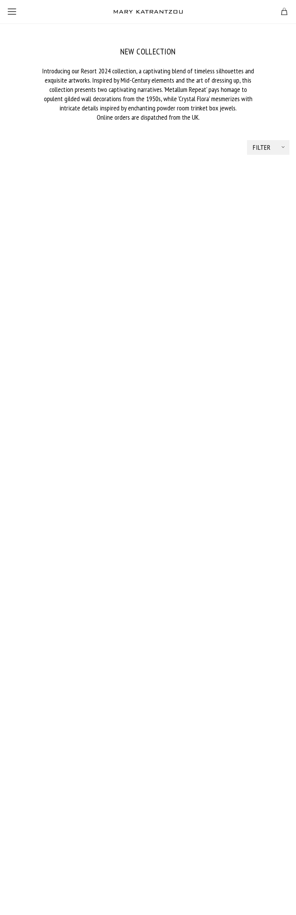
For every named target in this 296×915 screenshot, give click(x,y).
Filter (262, 147)
